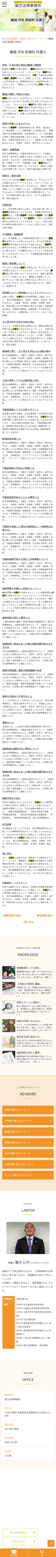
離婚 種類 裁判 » (45, 915)
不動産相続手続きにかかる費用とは (20, 497)
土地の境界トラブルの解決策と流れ (20, 380)
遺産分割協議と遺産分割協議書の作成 (21, 670)
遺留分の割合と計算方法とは (17, 696)
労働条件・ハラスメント (15, 883)
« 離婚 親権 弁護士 (11, 915)
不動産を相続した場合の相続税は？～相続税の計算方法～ (27, 528)
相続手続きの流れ (11, 798)
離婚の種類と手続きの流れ (16, 94)
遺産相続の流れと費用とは (16, 618)
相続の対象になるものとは (16, 123)
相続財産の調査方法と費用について (20, 749)
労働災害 (6, 205)
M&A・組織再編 (10, 149)
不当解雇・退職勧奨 (12, 234)
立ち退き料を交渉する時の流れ (18, 322)
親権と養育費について (13, 263)
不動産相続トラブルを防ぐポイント (20, 409)
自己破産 (6, 824)
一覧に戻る (28, 922)
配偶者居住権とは (11, 439)
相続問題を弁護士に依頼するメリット (21, 588)
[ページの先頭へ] (51, 1543)
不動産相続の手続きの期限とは (18, 468)
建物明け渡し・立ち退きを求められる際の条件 (26, 351)
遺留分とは (8, 722)
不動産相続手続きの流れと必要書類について (25, 559)
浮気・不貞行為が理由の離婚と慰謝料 (21, 65)
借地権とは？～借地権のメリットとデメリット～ (27, 293)
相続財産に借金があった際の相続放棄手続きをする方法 (27, 646)
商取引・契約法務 (11, 176)
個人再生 (6, 853)
